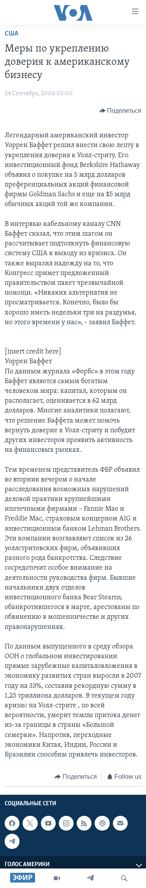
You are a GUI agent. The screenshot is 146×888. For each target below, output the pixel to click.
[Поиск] (124, 878)
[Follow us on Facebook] (12, 823)
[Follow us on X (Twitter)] (30, 823)
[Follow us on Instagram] (66, 823)
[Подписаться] (120, 823)
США (11, 33)
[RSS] (84, 823)
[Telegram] (90, 878)
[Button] (120, 111)
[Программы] (57, 878)
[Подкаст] (102, 823)
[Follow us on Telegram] (12, 841)
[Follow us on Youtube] (48, 823)
